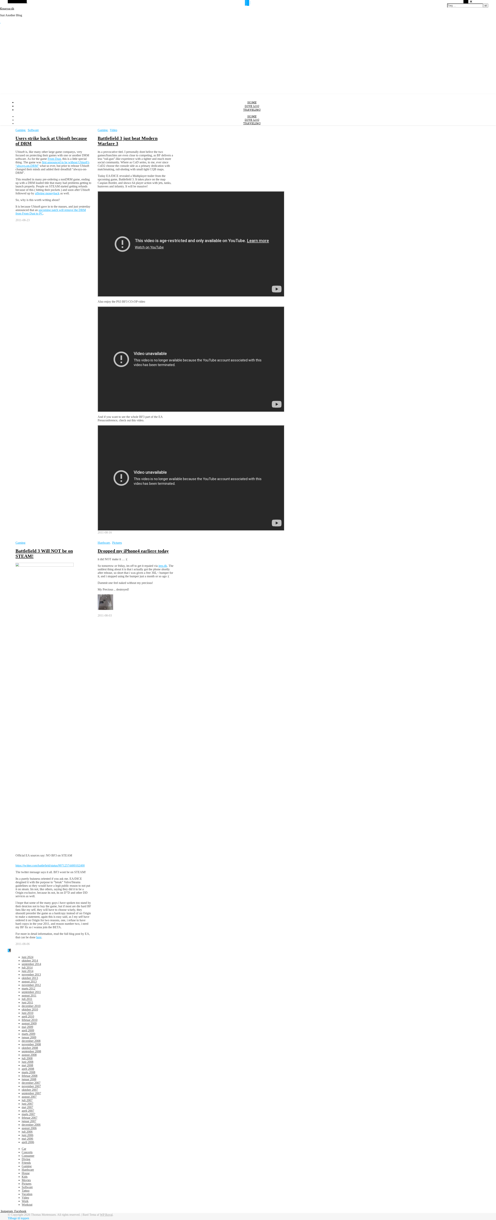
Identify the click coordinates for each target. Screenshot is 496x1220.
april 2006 (28, 1142)
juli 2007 (27, 1100)
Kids (25, 1176)
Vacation (27, 1194)
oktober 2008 (30, 1047)
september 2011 (31, 992)
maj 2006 (27, 1138)
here (38, 937)
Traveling (252, 110)
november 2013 (31, 974)
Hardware (104, 542)
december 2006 (31, 1124)
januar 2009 (29, 1037)
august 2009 (29, 1023)
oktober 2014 (30, 960)
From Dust (54, 158)
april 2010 (28, 1016)
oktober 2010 (30, 1009)
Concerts (27, 1152)
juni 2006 (27, 1135)
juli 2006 (27, 1131)
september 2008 (31, 1051)
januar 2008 (29, 1079)
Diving (26, 1159)
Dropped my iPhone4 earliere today (133, 550)
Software (33, 130)
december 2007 (31, 1082)
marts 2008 (28, 1072)
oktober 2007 (30, 1089)
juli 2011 (27, 999)
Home (252, 102)
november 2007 (31, 1086)
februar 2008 (29, 1075)
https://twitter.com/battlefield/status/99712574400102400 (50, 865)
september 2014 (31, 964)
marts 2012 (28, 988)
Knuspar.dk (7, 8)
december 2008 (31, 1040)
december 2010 (31, 1006)
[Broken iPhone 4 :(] (105, 608)
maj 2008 (27, 1065)
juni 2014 (27, 971)
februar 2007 (29, 1117)
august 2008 (29, 1054)
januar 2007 (29, 1121)
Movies (26, 1180)
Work (25, 1201)
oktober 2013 (30, 978)
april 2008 (28, 1068)
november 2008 (31, 1044)
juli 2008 (27, 1058)
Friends (26, 1162)
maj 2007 (27, 1107)
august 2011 (29, 995)
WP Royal (106, 1214)
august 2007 (29, 1096)
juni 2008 (27, 1061)
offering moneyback (47, 193)
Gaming (20, 130)
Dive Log (252, 106)
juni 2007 (27, 1103)
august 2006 (29, 1128)
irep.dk (162, 565)
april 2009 (28, 1030)
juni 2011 (27, 1002)
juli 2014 (27, 967)
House (26, 1173)
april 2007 (28, 1110)
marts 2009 (28, 1034)
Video (113, 130)
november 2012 (31, 985)
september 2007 (31, 1093)
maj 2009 (27, 1027)
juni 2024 (27, 957)
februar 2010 (29, 1020)
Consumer (28, 1155)
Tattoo (25, 1190)
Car (24, 1148)
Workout (27, 1204)
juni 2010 (27, 1013)
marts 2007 (28, 1114)
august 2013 (29, 981)
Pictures (117, 542)
